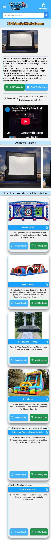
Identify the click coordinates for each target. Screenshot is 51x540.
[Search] (46, 15)
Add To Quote (16, 87)
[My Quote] (43, 6)
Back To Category (39, 87)
